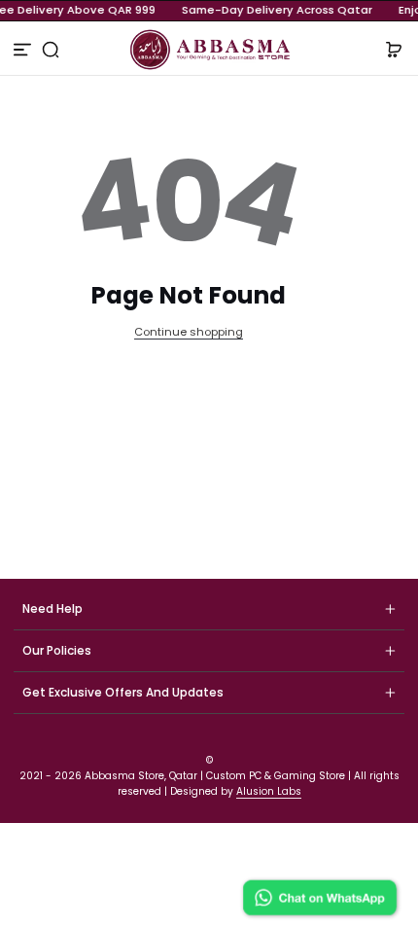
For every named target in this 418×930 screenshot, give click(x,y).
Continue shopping (188, 332)
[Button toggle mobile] (24, 49)
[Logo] (209, 49)
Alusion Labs (268, 791)
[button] (51, 49)
